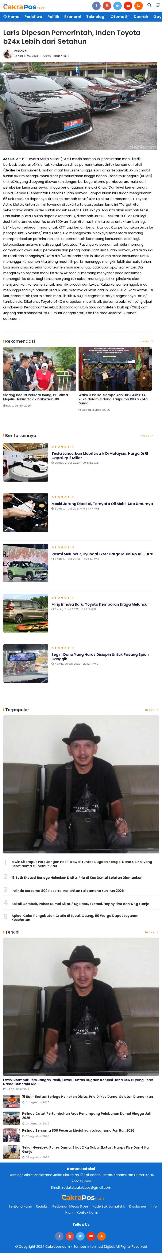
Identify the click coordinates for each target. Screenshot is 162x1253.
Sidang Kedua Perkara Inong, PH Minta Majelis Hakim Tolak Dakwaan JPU (35, 397)
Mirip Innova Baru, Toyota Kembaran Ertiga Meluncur (100, 604)
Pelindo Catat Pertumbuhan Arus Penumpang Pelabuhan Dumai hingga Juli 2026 (86, 1115)
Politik (53, 16)
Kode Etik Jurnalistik (108, 1206)
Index (145, 341)
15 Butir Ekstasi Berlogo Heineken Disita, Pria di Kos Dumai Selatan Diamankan (77, 877)
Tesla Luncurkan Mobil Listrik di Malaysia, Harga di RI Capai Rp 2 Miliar (99, 455)
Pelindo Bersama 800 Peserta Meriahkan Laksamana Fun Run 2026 (68, 891)
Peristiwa (33, 16)
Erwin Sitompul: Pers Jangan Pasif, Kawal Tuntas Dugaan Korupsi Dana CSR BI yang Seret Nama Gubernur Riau (82, 864)
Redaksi (20, 51)
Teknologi (95, 16)
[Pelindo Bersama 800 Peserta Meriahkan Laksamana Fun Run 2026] (11, 1135)
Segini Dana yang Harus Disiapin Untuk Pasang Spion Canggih (100, 656)
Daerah (141, 16)
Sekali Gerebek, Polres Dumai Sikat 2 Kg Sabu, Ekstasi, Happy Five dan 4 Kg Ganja (80, 904)
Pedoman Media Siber (70, 1206)
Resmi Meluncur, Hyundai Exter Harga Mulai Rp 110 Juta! (102, 554)
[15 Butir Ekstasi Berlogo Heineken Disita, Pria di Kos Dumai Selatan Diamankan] (11, 1101)
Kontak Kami (87, 1212)
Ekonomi (72, 16)
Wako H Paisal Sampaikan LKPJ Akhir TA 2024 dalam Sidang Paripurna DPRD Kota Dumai (113, 399)
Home (13, 16)
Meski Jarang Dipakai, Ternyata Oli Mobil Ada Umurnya (102, 503)
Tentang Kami (20, 1206)
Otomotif (120, 16)
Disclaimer (138, 1206)
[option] (40, 379)
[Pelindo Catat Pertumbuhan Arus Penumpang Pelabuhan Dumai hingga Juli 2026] (11, 1118)
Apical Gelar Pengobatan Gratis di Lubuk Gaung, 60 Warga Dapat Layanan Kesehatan (75, 917)
